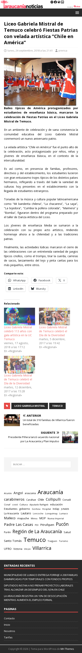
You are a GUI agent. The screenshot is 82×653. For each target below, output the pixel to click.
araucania (30, 493)
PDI (36, 524)
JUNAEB (65, 508)
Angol (18, 493)
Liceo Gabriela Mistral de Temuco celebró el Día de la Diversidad (53, 331)
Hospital (46, 508)
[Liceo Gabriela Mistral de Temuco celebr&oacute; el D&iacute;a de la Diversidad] (54, 316)
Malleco (10, 518)
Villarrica (41, 548)
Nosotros (9, 631)
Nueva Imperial (56, 518)
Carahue (31, 499)
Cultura (24, 504)
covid (15, 504)
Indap (56, 509)
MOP (42, 518)
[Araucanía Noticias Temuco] (41, 6)
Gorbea (36, 508)
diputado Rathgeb (38, 504)
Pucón (62, 524)
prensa (63, 50)
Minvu (34, 518)
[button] (76, 12)
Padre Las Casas (18, 524)
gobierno (24, 509)
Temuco (57, 406)
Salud (67, 532)
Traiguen (52, 540)
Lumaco (63, 513)
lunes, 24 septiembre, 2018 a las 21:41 (30, 50)
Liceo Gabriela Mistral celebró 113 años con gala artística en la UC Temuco (18, 333)
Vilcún (27, 548)
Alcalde (8, 493)
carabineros (14, 499)
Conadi (66, 499)
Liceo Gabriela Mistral (29, 406)
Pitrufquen (47, 525)
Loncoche (38, 513)
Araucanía (50, 492)
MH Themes (67, 649)
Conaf (7, 504)
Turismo (63, 540)
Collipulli (53, 499)
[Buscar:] (41, 464)
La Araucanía (11, 513)
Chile (41, 499)
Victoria (17, 549)
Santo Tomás (13, 541)
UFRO (8, 549)
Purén (7, 532)
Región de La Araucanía (37, 531)
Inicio (7, 624)
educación (56, 504)
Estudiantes (10, 509)
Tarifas (8, 637)
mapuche (23, 518)
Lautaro (26, 513)
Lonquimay (51, 513)
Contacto (9, 618)
